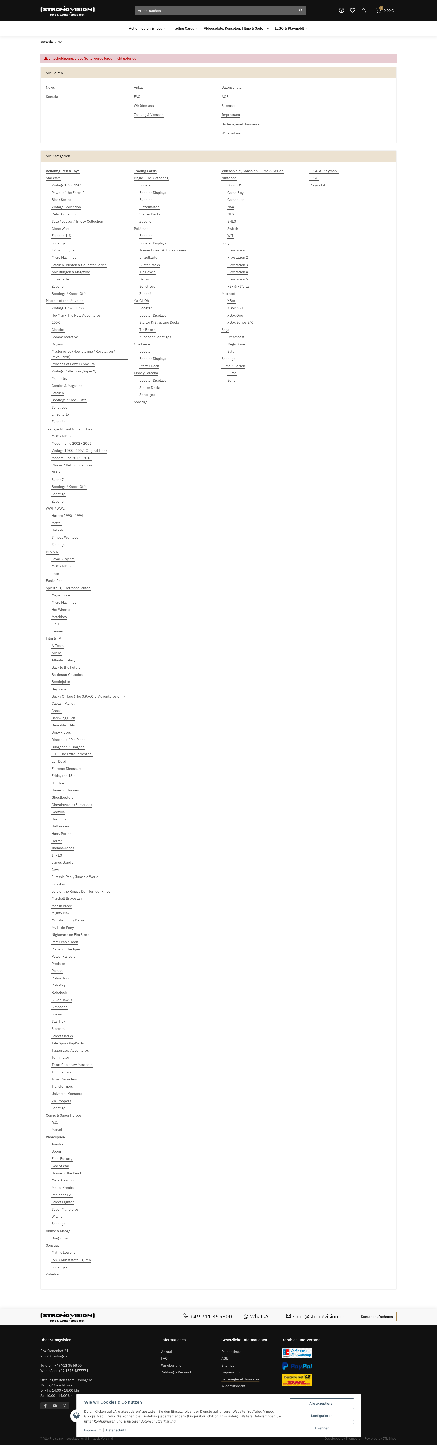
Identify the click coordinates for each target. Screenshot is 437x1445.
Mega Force (61, 595)
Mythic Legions (63, 1252)
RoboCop (59, 985)
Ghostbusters (62, 797)
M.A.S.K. (52, 552)
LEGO (314, 178)
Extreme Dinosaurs (67, 768)
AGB (224, 1358)
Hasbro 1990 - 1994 (67, 515)
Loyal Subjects (63, 559)
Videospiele (55, 1137)
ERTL (56, 624)
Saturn (232, 351)
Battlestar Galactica (67, 674)
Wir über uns (171, 1365)
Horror (57, 841)
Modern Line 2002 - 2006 (71, 443)
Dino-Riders (61, 732)
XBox (231, 300)
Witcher (58, 1216)
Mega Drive (236, 344)
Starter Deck (149, 366)
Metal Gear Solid (65, 1180)
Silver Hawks (62, 1000)
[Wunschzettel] (352, 10)
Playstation (236, 250)
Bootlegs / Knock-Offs (69, 293)
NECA (56, 472)
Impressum (230, 1372)
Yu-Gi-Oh (141, 300)
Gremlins (59, 819)
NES (230, 214)
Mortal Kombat (63, 1187)
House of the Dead (66, 1173)
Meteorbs (59, 378)
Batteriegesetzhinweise (240, 1379)
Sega (225, 329)
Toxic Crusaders (64, 1079)
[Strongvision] (67, 10)
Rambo (57, 970)
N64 (230, 207)
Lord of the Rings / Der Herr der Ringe (81, 891)
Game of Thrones (65, 790)
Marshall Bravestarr (67, 898)
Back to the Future (66, 667)
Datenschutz (231, 1351)
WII (230, 235)
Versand (107, 1438)
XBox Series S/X (240, 322)
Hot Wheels (61, 609)
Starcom (58, 1028)
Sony (225, 243)
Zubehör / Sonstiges (155, 337)
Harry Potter (61, 833)
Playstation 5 (237, 279)
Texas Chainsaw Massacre (72, 1064)
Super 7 (58, 479)
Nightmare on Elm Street (71, 934)
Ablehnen (322, 1428)
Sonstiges (59, 407)
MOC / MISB (61, 436)
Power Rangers (63, 956)
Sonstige (58, 243)
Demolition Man (64, 725)
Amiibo (57, 1144)
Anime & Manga (58, 1231)
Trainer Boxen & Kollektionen (162, 250)
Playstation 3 (237, 265)
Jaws (56, 869)
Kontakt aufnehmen (377, 1316)
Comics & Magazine (67, 385)
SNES (231, 221)
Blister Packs (149, 265)
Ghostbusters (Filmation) (72, 804)
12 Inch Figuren (64, 250)
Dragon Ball (61, 1238)
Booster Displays (152, 192)
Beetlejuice (61, 681)
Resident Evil (62, 1195)
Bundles (145, 199)
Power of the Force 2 (68, 192)
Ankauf (166, 1351)
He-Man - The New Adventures (76, 315)
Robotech (59, 992)
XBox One (235, 315)
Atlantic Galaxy (63, 660)
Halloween (60, 826)
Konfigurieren (322, 1416)
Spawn (57, 1014)
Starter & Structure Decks (159, 322)
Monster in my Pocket (69, 920)
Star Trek (58, 1021)
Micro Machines (64, 257)
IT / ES (57, 855)
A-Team (58, 645)
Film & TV (53, 638)
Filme (231, 373)
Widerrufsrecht (233, 1386)
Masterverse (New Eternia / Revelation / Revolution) (83, 354)
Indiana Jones (63, 848)
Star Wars (53, 178)
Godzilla (58, 812)
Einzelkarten (149, 207)
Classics (58, 329)
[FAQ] (341, 10)
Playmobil (317, 185)
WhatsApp (262, 1316)
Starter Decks (150, 214)
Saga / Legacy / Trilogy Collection (77, 221)
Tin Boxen (147, 272)
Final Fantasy (62, 1158)
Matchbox (59, 616)
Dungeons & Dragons (68, 747)
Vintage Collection (66, 207)
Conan (57, 710)
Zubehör (58, 286)
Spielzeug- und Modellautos (68, 588)
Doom (56, 1151)
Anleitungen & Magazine (71, 272)
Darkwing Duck (63, 718)
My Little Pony (63, 927)
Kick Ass (58, 884)
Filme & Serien (233, 366)
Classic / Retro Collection (72, 465)
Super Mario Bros (65, 1209)
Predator (58, 963)
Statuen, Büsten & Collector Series (79, 265)
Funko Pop (54, 580)
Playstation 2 (237, 257)
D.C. (55, 1122)
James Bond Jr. (64, 862)
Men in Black (62, 906)
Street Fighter (63, 1202)
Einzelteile (60, 279)
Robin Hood (61, 978)
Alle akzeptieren (322, 1403)
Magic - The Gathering (151, 178)
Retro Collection (65, 214)
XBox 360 (235, 308)
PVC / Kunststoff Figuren (71, 1260)
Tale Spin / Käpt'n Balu (69, 1043)
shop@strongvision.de (319, 1316)
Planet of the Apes (66, 949)
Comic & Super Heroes (64, 1115)
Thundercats (62, 1072)
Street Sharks (62, 1036)
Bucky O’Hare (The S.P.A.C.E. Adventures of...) (88, 696)
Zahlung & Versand (176, 1372)
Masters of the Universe (64, 300)
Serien (232, 380)
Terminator (60, 1057)
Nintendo (229, 178)
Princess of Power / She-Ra (73, 364)
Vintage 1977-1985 (67, 185)
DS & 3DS (234, 185)
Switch (232, 228)
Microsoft (229, 293)
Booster (145, 185)
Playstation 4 (237, 272)
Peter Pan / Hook (65, 942)
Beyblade (59, 689)
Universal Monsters (67, 1093)
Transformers (62, 1086)
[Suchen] (301, 10)
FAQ (164, 1358)
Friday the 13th (64, 775)
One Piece (142, 344)
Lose (55, 573)
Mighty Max (60, 913)
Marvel (57, 1129)
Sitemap (227, 1365)
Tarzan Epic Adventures (70, 1050)
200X (56, 322)
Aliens (57, 653)
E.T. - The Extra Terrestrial (72, 754)
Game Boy (235, 192)
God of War (60, 1166)
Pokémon (141, 228)
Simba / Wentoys (65, 537)
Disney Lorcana (146, 373)
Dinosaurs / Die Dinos (68, 739)
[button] (363, 10)
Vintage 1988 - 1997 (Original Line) (79, 450)
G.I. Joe (58, 783)
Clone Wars (61, 228)
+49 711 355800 (211, 1316)
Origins (57, 344)
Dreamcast (235, 337)
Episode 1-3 (61, 235)
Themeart (353, 1438)
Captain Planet (63, 703)
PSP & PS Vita (238, 286)
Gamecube (236, 199)
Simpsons (59, 1007)
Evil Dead (59, 761)
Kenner (57, 631)
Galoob (57, 530)
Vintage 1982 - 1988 (68, 308)
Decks (144, 279)
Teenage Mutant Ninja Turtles (69, 429)
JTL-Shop (390, 1438)
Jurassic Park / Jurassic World (75, 876)
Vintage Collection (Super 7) (74, 371)
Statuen (58, 393)
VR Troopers (61, 1101)
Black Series (61, 199)
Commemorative (65, 337)
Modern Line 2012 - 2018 (71, 458)
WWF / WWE (55, 508)
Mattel (57, 522)
